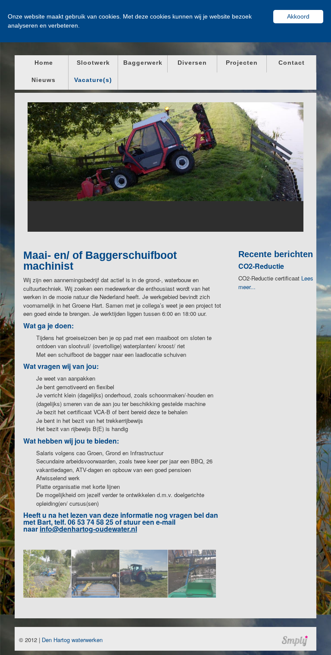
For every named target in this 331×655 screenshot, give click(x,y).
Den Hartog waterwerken (72, 640)
